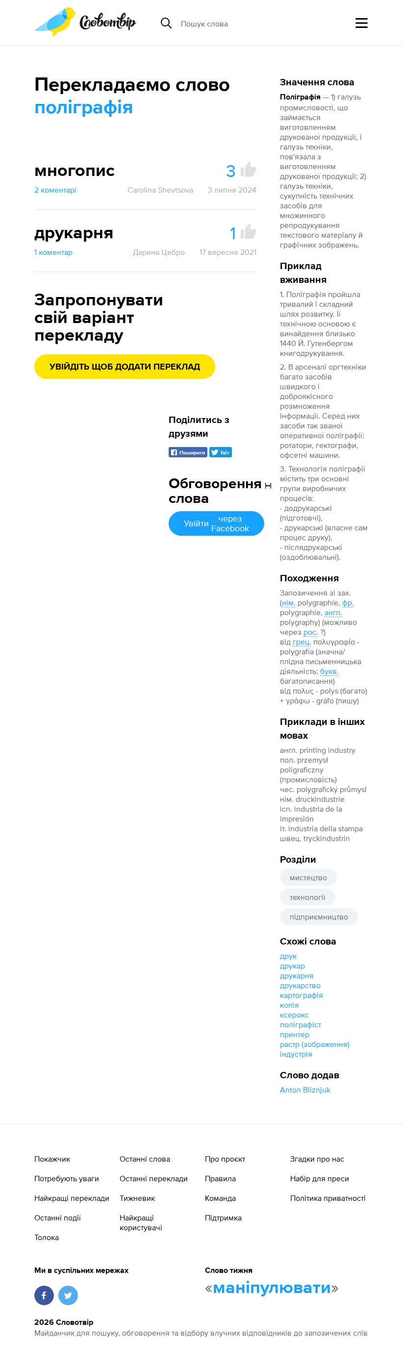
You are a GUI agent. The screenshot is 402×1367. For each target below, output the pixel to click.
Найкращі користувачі (141, 1222)
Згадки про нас (317, 1158)
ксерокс (294, 1014)
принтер (294, 1034)
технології (308, 897)
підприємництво (319, 916)
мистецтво (308, 877)
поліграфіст (300, 1024)
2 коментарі (55, 189)
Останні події (57, 1217)
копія (289, 1004)
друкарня (297, 975)
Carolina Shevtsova (160, 189)
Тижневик (137, 1197)
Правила (220, 1178)
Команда (220, 1197)
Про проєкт (225, 1158)
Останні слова (145, 1158)
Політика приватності (328, 1197)
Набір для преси (319, 1178)
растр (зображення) (315, 1044)
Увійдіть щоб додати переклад (125, 367)
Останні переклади (154, 1178)
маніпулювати (272, 1288)
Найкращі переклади (71, 1197)
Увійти (216, 523)
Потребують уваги (66, 1178)
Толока (46, 1237)
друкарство (300, 985)
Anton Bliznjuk (305, 1089)
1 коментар (53, 252)
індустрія (296, 1053)
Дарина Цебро (159, 252)
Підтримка (223, 1217)
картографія (301, 995)
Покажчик (52, 1158)
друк (288, 955)
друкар (292, 965)
